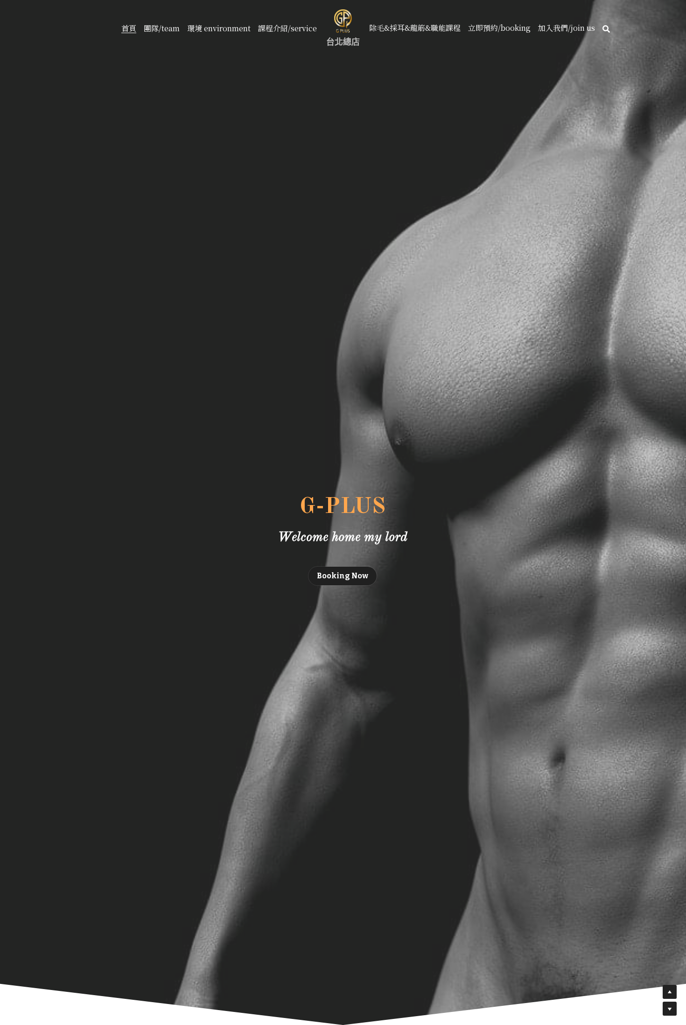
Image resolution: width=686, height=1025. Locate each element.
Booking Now (342, 575)
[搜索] (606, 29)
